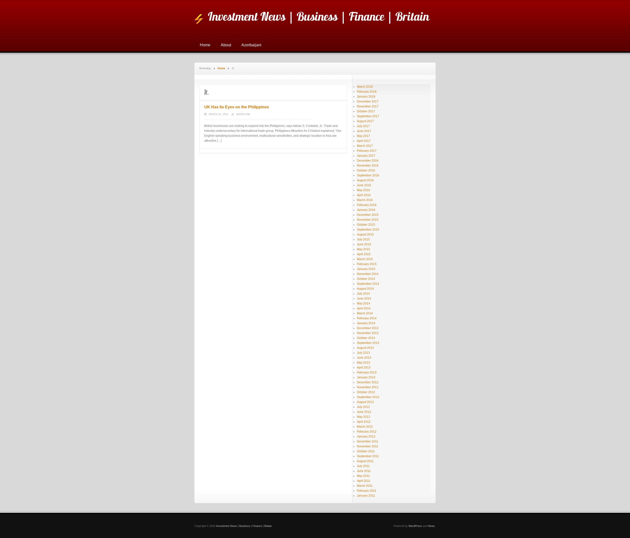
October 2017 (366, 111)
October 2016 (366, 170)
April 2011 (363, 481)
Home (205, 45)
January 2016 (366, 210)
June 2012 (364, 412)
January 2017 (366, 155)
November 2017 (367, 106)
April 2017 (364, 141)
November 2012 (367, 387)
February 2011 (366, 490)
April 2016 (364, 195)
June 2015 (364, 244)
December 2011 (367, 441)
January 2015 (366, 269)
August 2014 (365, 288)
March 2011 (365, 486)
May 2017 (363, 136)
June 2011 (364, 471)
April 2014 (364, 308)
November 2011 (367, 446)
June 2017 (364, 131)
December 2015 (367, 215)
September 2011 (368, 456)
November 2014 (367, 274)
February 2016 (367, 205)
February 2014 (367, 318)
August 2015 (365, 234)
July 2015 (363, 239)
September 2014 (368, 284)
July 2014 (363, 293)
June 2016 (364, 185)
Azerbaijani (251, 45)
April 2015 (364, 254)
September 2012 (368, 397)
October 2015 (366, 224)
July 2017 (363, 126)
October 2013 (366, 338)
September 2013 (368, 343)
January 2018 (366, 96)
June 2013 (364, 357)
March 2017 (365, 146)
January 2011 (366, 495)
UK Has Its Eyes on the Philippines (236, 107)
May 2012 (363, 417)
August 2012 (365, 402)
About (226, 45)
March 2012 (365, 426)
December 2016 (367, 160)
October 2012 (366, 392)
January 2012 (366, 436)
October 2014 (366, 279)
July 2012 (363, 407)
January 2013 (366, 377)
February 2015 (367, 264)
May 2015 (363, 249)
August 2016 (365, 180)
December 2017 (367, 101)
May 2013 (363, 362)
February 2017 (367, 150)
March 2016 (365, 200)
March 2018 (365, 86)
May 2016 (363, 190)
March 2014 (365, 313)
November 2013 (367, 333)
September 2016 (368, 175)
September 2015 (368, 229)
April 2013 (364, 367)
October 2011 (366, 451)
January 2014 (366, 323)
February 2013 (367, 372)
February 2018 (367, 91)
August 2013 (365, 348)
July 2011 (363, 466)
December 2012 (367, 382)
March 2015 (365, 259)
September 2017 (368, 116)
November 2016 (367, 165)
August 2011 (365, 461)
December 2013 (367, 328)
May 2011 (363, 476)
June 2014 (364, 298)
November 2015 (367, 219)
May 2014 (363, 303)
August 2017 (365, 121)
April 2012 (364, 421)
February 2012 (367, 431)
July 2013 (363, 352)
